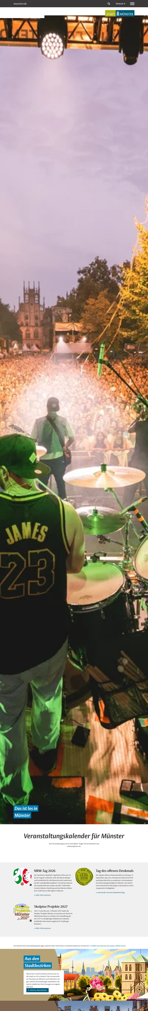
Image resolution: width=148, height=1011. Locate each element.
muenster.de (20, 3)
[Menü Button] (132, 3)
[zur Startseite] (119, 13)
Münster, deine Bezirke (38, 990)
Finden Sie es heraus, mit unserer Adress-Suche (108, 946)
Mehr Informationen (43, 895)
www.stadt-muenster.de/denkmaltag (111, 892)
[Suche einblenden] (109, 4)
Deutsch (119, 3)
